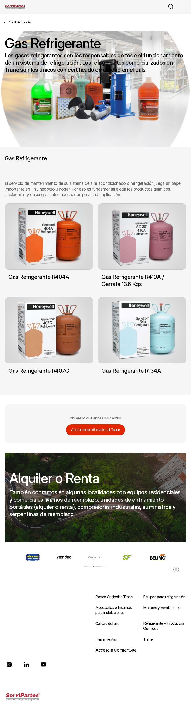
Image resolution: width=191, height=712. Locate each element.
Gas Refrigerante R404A (38, 277)
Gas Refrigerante (20, 22)
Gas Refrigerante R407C (38, 370)
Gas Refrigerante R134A (131, 370)
